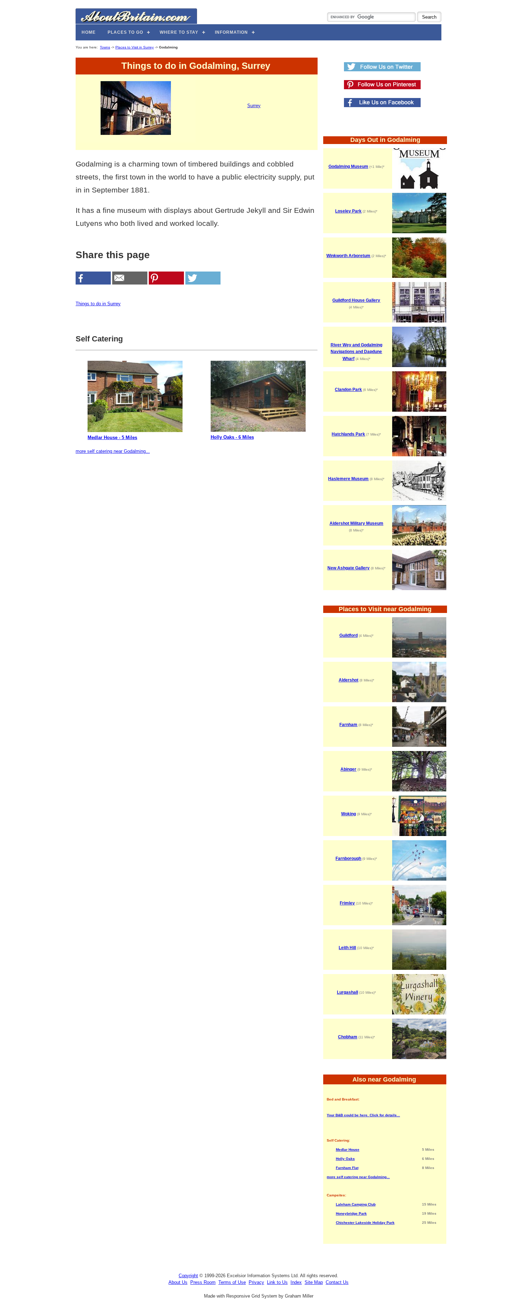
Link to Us (277, 1282)
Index (296, 1282)
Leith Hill (347, 947)
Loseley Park (348, 211)
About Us (177, 1282)
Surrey (254, 105)
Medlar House (347, 1149)
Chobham (347, 1036)
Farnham (348, 724)
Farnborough (348, 858)
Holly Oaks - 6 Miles (232, 437)
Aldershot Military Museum (356, 523)
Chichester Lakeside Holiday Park (365, 1223)
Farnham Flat (347, 1168)
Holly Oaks (345, 1159)
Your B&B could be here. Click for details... (363, 1115)
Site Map (314, 1282)
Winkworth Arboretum (348, 255)
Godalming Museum (348, 166)
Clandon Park (348, 389)
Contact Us (337, 1282)
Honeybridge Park (351, 1213)
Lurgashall (347, 992)
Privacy (256, 1282)
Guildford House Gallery (356, 300)
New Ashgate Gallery (348, 568)
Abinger (348, 769)
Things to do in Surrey (98, 303)
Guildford (348, 635)
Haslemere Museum (348, 478)
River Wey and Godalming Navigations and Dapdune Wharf (356, 351)
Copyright (188, 1275)
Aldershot (348, 680)
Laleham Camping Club (356, 1204)
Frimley (347, 903)
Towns (105, 47)
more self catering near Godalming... (113, 451)
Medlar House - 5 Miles (112, 437)
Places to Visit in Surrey (134, 47)
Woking (348, 813)
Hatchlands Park (348, 434)
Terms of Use (232, 1282)
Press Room (203, 1282)
